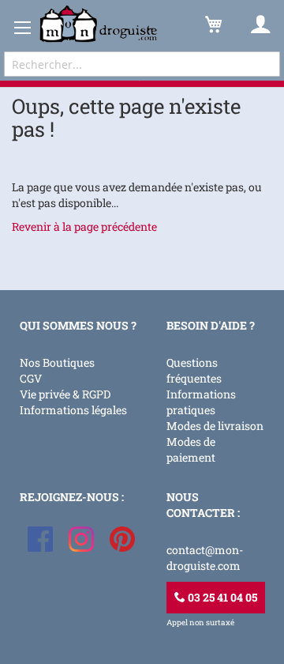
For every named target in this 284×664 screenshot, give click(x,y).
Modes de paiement (190, 449)
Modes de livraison (214, 425)
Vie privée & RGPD (65, 394)
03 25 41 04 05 (221, 597)
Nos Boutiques (57, 362)
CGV (31, 378)
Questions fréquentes (194, 370)
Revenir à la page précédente (84, 226)
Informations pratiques (201, 402)
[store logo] (98, 24)
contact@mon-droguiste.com (204, 557)
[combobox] (142, 64)
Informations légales (73, 409)
